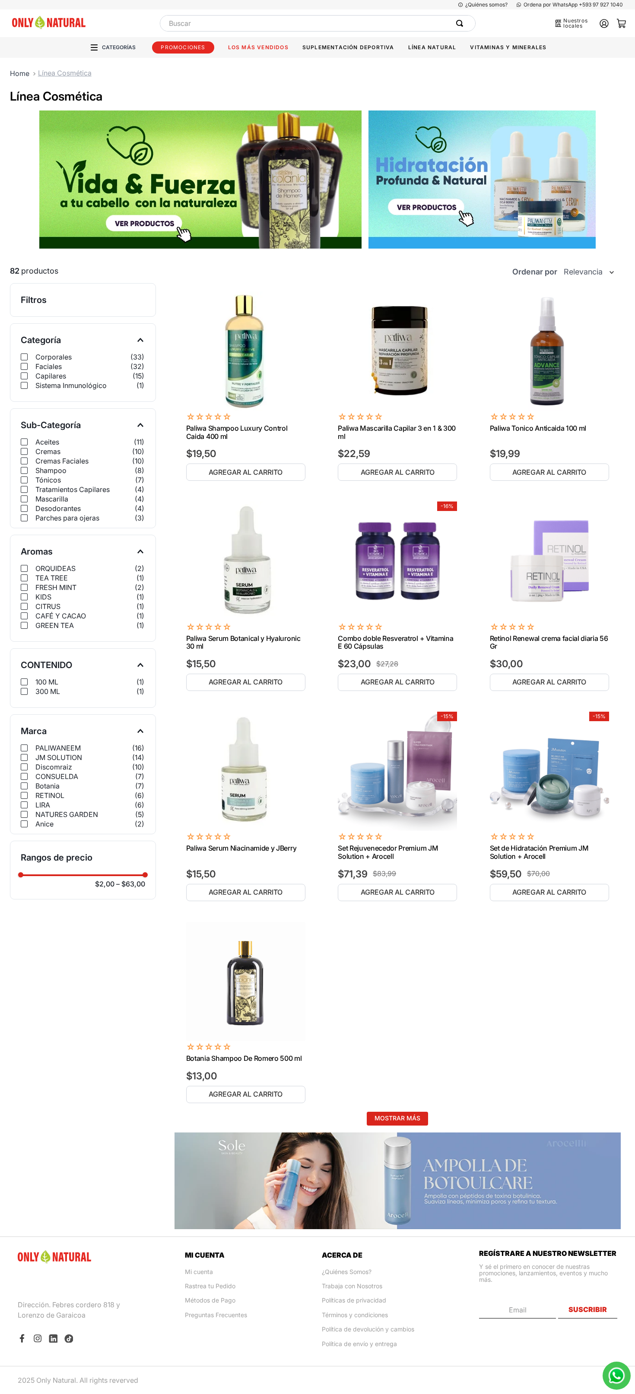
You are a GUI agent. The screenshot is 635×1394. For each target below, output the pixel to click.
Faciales (89, 366)
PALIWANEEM (89, 748)
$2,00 (104, 884)
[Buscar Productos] (461, 23)
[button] (83, 340)
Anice (89, 824)
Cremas (89, 451)
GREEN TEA (89, 625)
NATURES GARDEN (89, 814)
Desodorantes (89, 508)
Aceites (89, 442)
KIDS (89, 597)
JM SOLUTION (89, 757)
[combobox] (318, 23)
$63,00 (130, 884)
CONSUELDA (89, 776)
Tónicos (89, 480)
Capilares (89, 376)
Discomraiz (89, 767)
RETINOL (89, 795)
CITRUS (89, 606)
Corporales (89, 357)
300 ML (89, 691)
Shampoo (89, 470)
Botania (89, 786)
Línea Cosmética (65, 73)
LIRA (89, 805)
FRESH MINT (89, 587)
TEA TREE (89, 578)
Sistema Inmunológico (89, 385)
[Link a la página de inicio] (19, 73)
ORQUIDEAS (89, 568)
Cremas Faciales (89, 461)
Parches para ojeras (89, 518)
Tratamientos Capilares (89, 489)
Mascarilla (89, 499)
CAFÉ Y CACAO (89, 616)
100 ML (89, 682)
